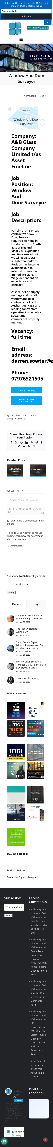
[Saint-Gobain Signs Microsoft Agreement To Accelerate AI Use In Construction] (10, 646)
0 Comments (20, 418)
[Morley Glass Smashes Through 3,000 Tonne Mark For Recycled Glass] (10, 664)
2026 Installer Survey (27, 678)
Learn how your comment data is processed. (25, 537)
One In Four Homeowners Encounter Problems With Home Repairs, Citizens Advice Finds (39, 963)
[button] (9, 470)
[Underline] (16, 509)
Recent (16, 604)
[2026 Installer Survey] (10, 678)
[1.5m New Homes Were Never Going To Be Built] (10, 616)
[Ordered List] (23, 509)
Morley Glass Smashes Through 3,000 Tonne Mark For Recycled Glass (31, 664)
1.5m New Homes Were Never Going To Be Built (29, 617)
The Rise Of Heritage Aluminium (27, 630)
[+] (9, 512)
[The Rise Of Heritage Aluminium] (10, 630)
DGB (12, 415)
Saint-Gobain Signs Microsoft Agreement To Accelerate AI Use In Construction (29, 647)
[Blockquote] (30, 509)
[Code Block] (33, 509)
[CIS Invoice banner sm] (38, 26)
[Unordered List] (26, 509)
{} (40, 509)
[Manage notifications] (45, 1139)
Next (41, 95)
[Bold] (9, 509)
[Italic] (13, 509)
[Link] (37, 509)
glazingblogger (20, 1131)
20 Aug (18, 1135)
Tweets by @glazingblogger (22, 877)
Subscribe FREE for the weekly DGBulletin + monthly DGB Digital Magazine (26, 4)
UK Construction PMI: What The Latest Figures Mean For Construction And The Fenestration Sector (38, 1039)
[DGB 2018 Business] (26, 58)
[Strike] (20, 509)
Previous (31, 95)
